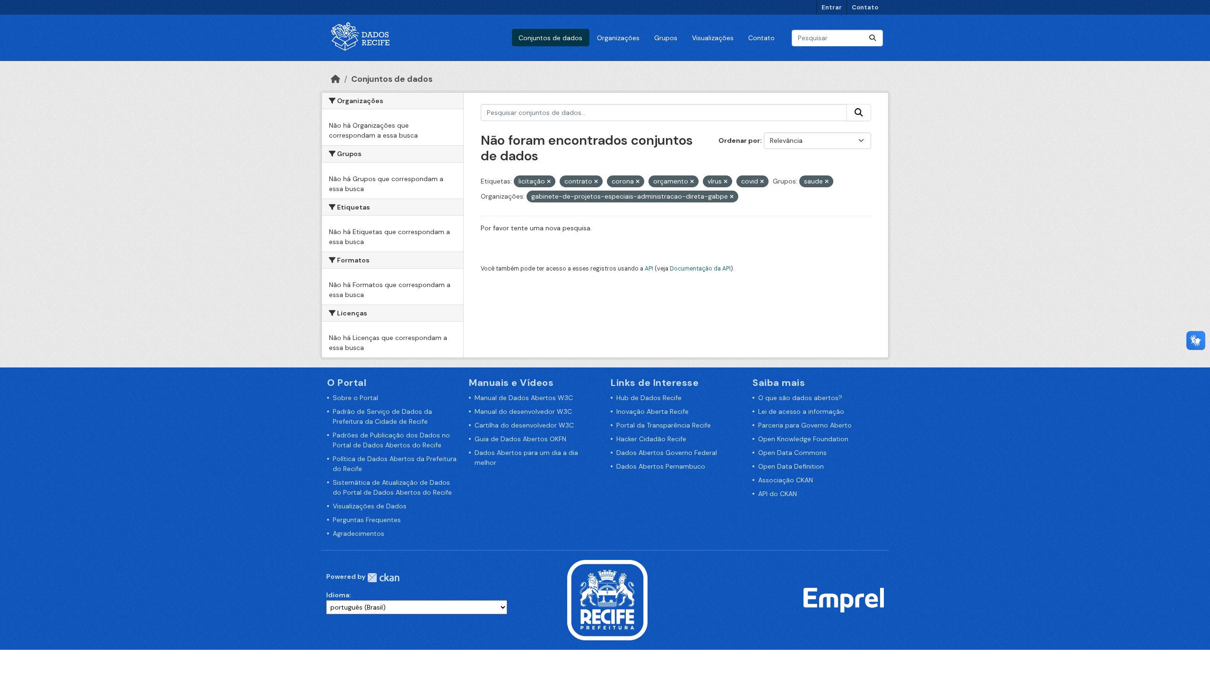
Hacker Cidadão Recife (651, 439)
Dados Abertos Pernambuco (660, 466)
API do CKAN (777, 493)
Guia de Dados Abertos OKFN (520, 439)
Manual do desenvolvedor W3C (523, 411)
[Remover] (549, 181)
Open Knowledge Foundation (803, 439)
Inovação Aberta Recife (652, 411)
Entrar (831, 7)
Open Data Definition (791, 466)
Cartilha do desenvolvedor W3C (524, 425)
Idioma (337, 595)
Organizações (618, 38)
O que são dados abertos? (800, 397)
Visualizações (713, 38)
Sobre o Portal (355, 397)
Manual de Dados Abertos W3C (524, 397)
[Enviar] (872, 38)
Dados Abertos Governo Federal (666, 452)
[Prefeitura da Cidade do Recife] (607, 599)
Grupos (665, 38)
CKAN (383, 578)
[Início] (335, 79)
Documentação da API (700, 268)
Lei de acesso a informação (801, 411)
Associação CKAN (785, 480)
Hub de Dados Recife (649, 397)
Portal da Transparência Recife (663, 425)
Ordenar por (739, 140)
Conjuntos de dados (550, 38)
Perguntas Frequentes (367, 519)
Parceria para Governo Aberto (805, 425)
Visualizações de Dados (369, 506)
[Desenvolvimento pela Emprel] (844, 599)
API (649, 268)
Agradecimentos (358, 533)
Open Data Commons (792, 452)
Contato (865, 7)
